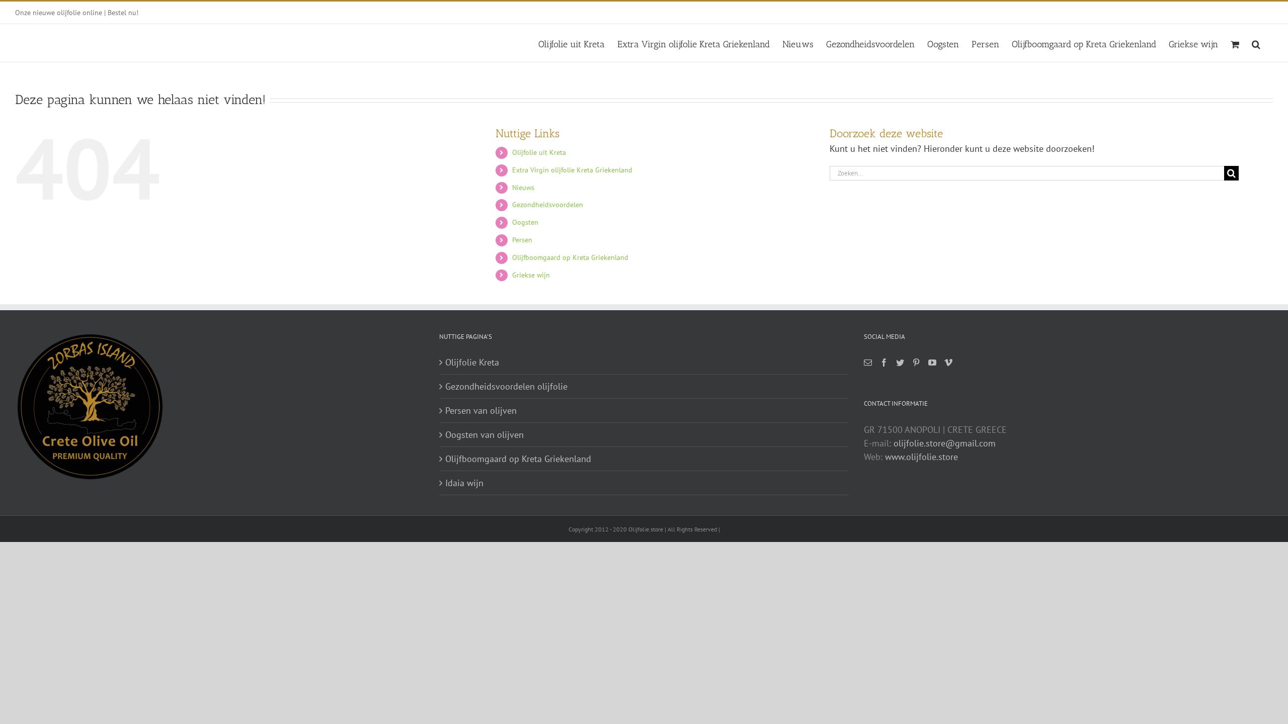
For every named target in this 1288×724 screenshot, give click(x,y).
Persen (522, 239)
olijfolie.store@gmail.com (945, 443)
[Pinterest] (916, 362)
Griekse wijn (531, 275)
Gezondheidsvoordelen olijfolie (506, 386)
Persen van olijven (481, 410)
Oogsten (525, 222)
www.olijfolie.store (921, 457)
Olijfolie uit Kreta (539, 152)
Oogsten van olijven (484, 434)
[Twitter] (900, 362)
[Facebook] (884, 362)
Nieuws (523, 187)
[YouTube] (932, 362)
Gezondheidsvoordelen (547, 204)
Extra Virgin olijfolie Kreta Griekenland (572, 169)
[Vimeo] (948, 362)
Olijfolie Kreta (472, 362)
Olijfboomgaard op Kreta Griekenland (570, 257)
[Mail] (868, 362)
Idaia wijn (464, 483)
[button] (1256, 43)
